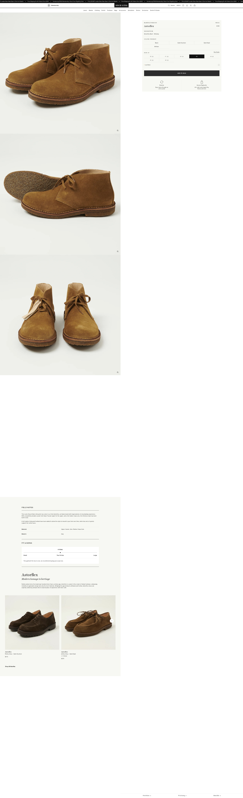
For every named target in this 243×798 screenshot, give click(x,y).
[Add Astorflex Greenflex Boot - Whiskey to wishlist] (218, 65)
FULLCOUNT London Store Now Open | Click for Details (102, 1)
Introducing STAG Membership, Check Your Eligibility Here (68, 1)
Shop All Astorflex (10, 666)
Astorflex (149, 26)
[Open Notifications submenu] (187, 5)
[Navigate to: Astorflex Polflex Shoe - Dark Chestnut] (32, 626)
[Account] (191, 5)
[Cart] (194, 5)
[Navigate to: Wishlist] (183, 5)
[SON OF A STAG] (121, 5)
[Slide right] (112, 621)
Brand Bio (216, 795)
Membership (55, 5)
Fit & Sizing (181, 795)
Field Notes (146, 795)
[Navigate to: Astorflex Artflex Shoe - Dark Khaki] (88, 627)
